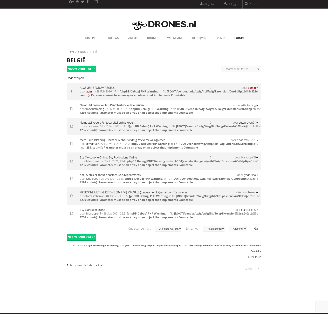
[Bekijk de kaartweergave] (95, 4)
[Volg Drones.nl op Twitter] (82, 4)
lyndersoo (92, 179)
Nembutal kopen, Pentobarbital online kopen (107, 122)
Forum (239, 38)
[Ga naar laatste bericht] (257, 88)
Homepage (91, 38)
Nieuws (113, 38)
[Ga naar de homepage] (164, 32)
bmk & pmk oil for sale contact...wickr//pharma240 (110, 175)
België (76, 60)
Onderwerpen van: (140, 228)
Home (71, 52)
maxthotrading (95, 109)
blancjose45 (93, 161)
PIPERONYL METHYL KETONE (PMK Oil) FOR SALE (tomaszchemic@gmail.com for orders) (133, 192)
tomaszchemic (95, 196)
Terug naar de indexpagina (86, 265)
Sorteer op (192, 228)
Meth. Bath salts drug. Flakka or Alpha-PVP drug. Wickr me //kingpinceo (122, 140)
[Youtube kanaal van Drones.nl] (77, 4)
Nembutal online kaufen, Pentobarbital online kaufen (112, 105)
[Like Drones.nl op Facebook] (87, 4)
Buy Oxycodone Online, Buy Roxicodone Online (108, 157)
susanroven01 (94, 126)
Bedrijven (199, 38)
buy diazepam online (92, 210)
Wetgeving (175, 38)
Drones (152, 38)
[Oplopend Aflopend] (239, 228)
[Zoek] (258, 69)
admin (90, 91)
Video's (133, 38)
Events (220, 38)
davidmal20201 (95, 144)
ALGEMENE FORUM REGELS (97, 88)
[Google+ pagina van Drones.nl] (71, 4)
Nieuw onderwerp (81, 69)
